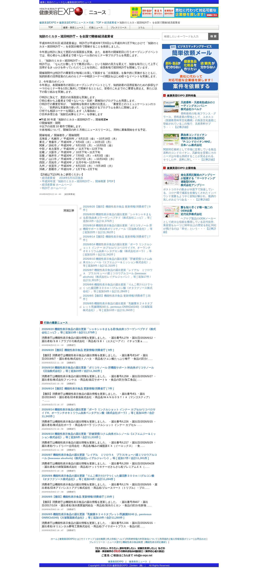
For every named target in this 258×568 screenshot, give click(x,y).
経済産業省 (69, 194)
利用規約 (164, 539)
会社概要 (100, 539)
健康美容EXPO (115, 561)
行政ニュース (96, 27)
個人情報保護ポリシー (181, 539)
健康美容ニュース (138, 561)
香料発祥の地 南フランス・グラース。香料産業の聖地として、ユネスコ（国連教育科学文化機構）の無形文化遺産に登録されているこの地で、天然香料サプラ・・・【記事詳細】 (189, 120)
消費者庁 (71, 345)
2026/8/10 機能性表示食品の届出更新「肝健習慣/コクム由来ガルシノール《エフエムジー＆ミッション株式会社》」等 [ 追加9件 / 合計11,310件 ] (117, 262)
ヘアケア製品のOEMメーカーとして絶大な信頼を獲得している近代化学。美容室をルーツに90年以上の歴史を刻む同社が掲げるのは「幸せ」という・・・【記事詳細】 (189, 225)
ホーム (54, 539)
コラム (141, 27)
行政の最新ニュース (56, 322)
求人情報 (111, 539)
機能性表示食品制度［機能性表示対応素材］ (145, 542)
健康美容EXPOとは (69, 539)
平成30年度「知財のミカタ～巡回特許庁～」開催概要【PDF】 (79, 181)
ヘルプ (121, 539)
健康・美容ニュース (73, 27)
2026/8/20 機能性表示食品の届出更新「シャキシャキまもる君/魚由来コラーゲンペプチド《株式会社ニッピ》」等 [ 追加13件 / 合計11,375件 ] (117, 218)
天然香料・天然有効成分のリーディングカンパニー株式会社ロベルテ (198, 106)
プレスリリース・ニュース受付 (105, 542)
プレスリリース (119, 27)
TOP (50, 27)
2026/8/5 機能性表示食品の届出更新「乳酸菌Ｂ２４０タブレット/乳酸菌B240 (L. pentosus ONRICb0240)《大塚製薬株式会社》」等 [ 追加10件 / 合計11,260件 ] (117, 307)
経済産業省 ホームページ (57, 184)
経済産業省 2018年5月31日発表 (62, 177)
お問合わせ (200, 539)
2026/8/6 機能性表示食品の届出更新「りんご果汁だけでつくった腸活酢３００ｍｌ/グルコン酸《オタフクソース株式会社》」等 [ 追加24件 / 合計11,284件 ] (117, 288)
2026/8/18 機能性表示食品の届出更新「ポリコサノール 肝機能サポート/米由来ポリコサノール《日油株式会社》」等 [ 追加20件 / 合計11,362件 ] (117, 229)
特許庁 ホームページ (54, 188)
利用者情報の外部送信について (142, 539)
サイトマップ (87, 539)
